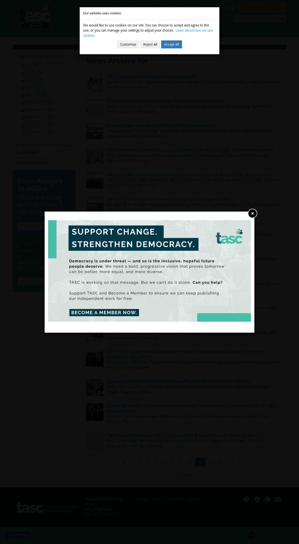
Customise (128, 44)
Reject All (150, 44)
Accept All (171, 44)
